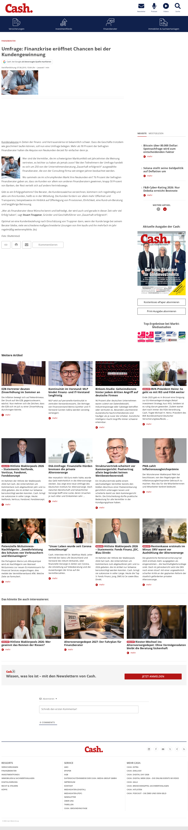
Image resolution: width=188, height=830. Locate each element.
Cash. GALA (132, 782)
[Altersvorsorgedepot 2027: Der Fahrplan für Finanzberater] (94, 622)
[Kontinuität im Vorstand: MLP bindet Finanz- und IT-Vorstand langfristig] (70, 373)
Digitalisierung (9, 782)
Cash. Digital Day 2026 (138, 774)
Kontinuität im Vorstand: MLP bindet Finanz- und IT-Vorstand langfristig (68, 392)
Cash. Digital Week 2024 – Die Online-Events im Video (153, 778)
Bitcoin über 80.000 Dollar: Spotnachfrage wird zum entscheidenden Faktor (160, 149)
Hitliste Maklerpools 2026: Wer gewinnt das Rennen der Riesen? (26, 643)
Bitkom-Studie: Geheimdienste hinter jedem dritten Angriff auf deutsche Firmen (116, 392)
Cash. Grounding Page (75, 808)
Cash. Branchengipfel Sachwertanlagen (148, 786)
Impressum (69, 782)
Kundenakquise (10, 142)
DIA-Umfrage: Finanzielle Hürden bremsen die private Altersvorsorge (70, 469)
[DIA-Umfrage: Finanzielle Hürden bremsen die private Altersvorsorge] (70, 450)
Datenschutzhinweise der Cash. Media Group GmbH (90, 778)
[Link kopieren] (5, 245)
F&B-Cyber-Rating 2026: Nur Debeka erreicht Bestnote (161, 189)
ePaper (67, 770)
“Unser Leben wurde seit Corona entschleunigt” (69, 547)
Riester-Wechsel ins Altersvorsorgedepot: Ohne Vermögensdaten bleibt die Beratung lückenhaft (156, 645)
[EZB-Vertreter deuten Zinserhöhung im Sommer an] (23, 373)
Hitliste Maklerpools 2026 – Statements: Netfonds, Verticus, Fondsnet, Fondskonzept (22, 470)
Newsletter (70, 797)
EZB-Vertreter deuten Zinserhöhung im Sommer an (20, 390)
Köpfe (4, 789)
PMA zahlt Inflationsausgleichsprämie (160, 467)
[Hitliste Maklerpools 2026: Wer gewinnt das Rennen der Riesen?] (31, 622)
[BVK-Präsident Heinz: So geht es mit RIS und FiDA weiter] (164, 373)
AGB (66, 774)
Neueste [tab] (142, 133)
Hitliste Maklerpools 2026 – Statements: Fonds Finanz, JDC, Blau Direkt (117, 549)
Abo (66, 767)
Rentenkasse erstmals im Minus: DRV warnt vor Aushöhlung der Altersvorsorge (163, 549)
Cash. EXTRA (133, 767)
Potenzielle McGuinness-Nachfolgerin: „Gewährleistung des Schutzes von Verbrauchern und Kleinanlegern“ (22, 551)
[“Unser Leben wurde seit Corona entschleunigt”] (70, 530)
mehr (149, 156)
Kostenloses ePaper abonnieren (161, 302)
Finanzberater (110, 28)
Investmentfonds (64, 28)
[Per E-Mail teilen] (26, 245)
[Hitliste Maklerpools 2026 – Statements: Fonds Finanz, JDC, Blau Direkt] (117, 530)
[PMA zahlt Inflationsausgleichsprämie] (164, 450)
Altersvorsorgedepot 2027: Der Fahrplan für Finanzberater (92, 643)
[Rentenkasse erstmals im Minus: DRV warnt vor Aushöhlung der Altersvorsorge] (164, 530)
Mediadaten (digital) (75, 789)
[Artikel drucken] (16, 245)
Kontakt (68, 786)
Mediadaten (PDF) (73, 793)
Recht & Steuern (9, 786)
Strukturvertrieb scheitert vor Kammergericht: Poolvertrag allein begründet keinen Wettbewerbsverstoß (115, 470)
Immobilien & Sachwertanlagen (163, 28)
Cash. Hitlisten (134, 789)
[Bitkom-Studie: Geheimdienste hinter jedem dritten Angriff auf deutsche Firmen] (117, 373)
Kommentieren (47, 244)
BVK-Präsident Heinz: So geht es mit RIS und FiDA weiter (163, 390)
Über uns (69, 800)
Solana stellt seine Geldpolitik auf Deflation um (163, 169)
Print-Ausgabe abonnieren (161, 311)
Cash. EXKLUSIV (134, 770)
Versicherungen (16, 28)
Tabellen (68, 804)
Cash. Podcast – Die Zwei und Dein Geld (146, 793)
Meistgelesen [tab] (156, 133)
